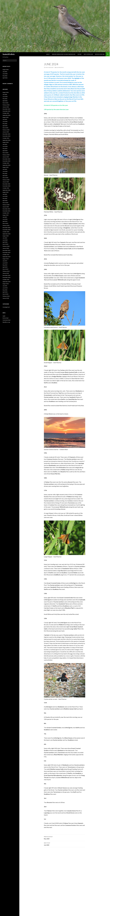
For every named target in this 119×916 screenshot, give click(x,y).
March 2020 (5, 244)
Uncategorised (6, 307)
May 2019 (5, 265)
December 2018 (6, 275)
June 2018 (5, 287)
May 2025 (5, 123)
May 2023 (5, 173)
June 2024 (5, 146)
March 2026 (5, 102)
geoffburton (60, 67)
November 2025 (6, 111)
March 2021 (5, 223)
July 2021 (5, 217)
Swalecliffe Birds (9, 54)
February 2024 (6, 154)
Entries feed (5, 318)
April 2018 (5, 292)
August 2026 (6, 69)
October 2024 (6, 138)
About (48, 54)
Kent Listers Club (88, 54)
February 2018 (6, 296)
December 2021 (6, 208)
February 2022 (6, 204)
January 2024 (6, 157)
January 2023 (6, 181)
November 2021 (6, 211)
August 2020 (6, 236)
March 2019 (5, 269)
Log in (4, 316)
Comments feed (6, 320)
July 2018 (5, 285)
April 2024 (5, 150)
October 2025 (6, 113)
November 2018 (6, 277)
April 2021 (5, 221)
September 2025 (6, 115)
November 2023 (6, 161)
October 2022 (6, 188)
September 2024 (6, 140)
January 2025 (6, 132)
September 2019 (6, 256)
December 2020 (6, 227)
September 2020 (6, 233)
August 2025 (6, 117)
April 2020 (5, 242)
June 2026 (5, 73)
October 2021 (6, 213)
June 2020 (5, 240)
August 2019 (6, 258)
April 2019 (5, 267)
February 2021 (6, 225)
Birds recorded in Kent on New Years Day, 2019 (63, 54)
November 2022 (6, 186)
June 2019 (5, 263)
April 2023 (5, 175)
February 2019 (6, 271)
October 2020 (6, 231)
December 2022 (6, 184)
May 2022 (5, 198)
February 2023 (6, 179)
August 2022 (6, 192)
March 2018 (5, 294)
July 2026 (5, 71)
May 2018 (5, 290)
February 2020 (6, 246)
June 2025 (5, 121)
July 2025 (5, 119)
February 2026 (6, 105)
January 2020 (6, 248)
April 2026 (5, 77)
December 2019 (6, 250)
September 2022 (6, 190)
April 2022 (5, 200)
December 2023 (6, 159)
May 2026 (5, 75)
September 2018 (6, 281)
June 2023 (5, 171)
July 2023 (5, 169)
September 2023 (6, 165)
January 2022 (6, 206)
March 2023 (5, 177)
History (80, 54)
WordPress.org (6, 322)
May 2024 (48, 838)
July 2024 (47, 844)
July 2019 (5, 260)
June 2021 (5, 219)
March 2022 (5, 202)
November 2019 (6, 252)
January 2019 (6, 273)
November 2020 (6, 229)
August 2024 (6, 142)
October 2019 (6, 254)
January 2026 (6, 107)
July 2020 (5, 238)
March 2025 (5, 127)
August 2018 (6, 283)
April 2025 (5, 125)
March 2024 (5, 152)
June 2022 (5, 196)
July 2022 (5, 194)
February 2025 (6, 129)
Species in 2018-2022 (99, 54)
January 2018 (6, 298)
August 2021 (6, 215)
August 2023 (6, 167)
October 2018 (6, 279)
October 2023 (6, 163)
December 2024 (6, 134)
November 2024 (6, 136)
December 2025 (6, 109)
